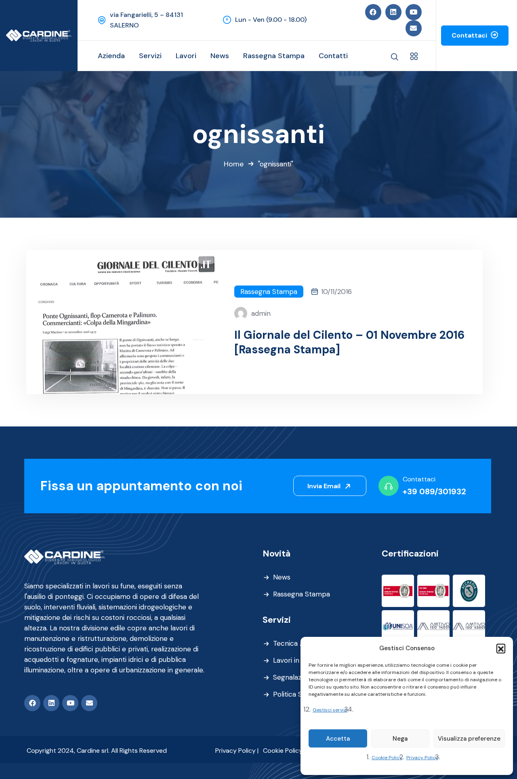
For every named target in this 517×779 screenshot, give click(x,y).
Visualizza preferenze (469, 739)
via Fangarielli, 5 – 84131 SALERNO (146, 19)
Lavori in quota (296, 660)
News (281, 577)
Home (234, 164)
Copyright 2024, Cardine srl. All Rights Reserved (97, 750)
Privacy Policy (422, 757)
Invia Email (324, 486)
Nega (400, 739)
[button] (501, 648)
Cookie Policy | (284, 750)
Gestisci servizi (330, 710)
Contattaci (470, 35)
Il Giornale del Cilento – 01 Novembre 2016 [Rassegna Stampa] (349, 342)
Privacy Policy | (236, 750)
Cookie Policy (387, 757)
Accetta (338, 739)
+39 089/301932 (434, 491)
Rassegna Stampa (268, 291)
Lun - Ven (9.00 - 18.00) (271, 19)
